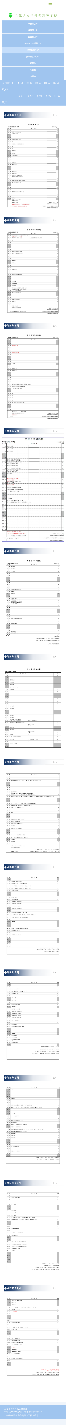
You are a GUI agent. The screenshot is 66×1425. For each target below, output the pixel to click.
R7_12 (57, 96)
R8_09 (29, 83)
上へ (55, 115)
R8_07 (47, 83)
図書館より (33, 37)
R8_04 (20, 96)
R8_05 (5, 89)
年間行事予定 (33, 50)
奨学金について (33, 57)
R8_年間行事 (8, 83)
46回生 (33, 63)
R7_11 (4, 102)
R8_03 (30, 96)
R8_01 (48, 96)
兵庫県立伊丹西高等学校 (33, 15)
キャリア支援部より (33, 43)
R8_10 (20, 83)
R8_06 (56, 83)
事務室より (33, 24)
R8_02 (39, 96)
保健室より (33, 30)
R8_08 (38, 83)
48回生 (33, 76)
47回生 (33, 70)
